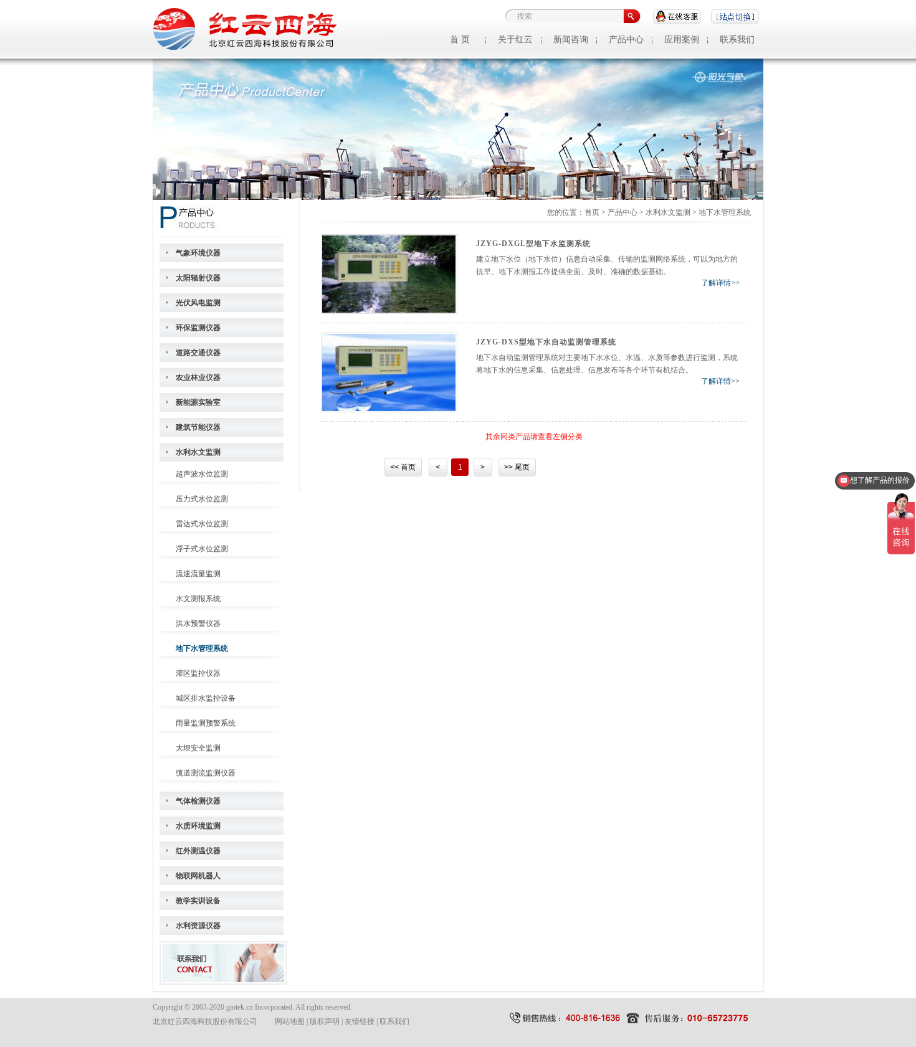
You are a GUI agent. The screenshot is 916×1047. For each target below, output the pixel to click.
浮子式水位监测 (202, 548)
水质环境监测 (198, 826)
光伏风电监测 (198, 302)
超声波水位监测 (202, 474)
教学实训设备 (198, 900)
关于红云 (515, 39)
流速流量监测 (198, 573)
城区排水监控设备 (206, 698)
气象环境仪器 (198, 253)
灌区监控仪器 (198, 673)
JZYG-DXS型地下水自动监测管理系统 (546, 342)
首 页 (460, 39)
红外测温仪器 (198, 850)
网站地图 (290, 1021)
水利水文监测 (198, 452)
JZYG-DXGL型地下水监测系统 (533, 243)
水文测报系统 (198, 598)
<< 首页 (403, 467)
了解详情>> (720, 282)
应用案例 (681, 39)
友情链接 (360, 1021)
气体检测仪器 (198, 801)
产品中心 (626, 39)
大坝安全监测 (198, 748)
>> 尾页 (517, 467)
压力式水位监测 (202, 499)
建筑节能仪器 (198, 427)
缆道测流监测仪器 (206, 773)
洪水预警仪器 (198, 623)
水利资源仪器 (198, 925)
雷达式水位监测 (202, 523)
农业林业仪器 (198, 377)
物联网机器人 (198, 875)
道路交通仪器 (198, 352)
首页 (591, 212)
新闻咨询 (570, 39)
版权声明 (325, 1021)
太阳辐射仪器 (198, 277)
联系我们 (737, 39)
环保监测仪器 (198, 327)
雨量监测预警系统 (206, 723)
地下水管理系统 (202, 648)
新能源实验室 (198, 402)
